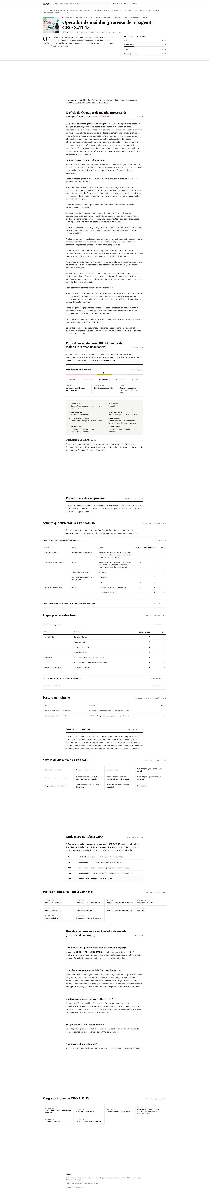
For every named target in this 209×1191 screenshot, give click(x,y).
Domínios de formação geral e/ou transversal (102, 540)
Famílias (134, 4)
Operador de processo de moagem (78, 102)
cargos (47, 3)
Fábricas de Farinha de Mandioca (116, 447)
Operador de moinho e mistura (126, 100)
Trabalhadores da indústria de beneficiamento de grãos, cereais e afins (117, 10)
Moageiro (86, 100)
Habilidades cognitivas (102, 625)
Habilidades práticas (102, 686)
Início (44, 10)
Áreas (126, 4)
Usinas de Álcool (116, 444)
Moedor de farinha (98, 100)
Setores (89, 1183)
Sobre (96, 1183)
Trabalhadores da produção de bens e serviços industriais (70, 10)
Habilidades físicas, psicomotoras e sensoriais (102, 678)
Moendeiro (110, 100)
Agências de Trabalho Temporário (91, 450)
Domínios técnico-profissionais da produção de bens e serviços (102, 603)
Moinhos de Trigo (92, 447)
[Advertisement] (104, 79)
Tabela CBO (117, 4)
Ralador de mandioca (100, 102)
